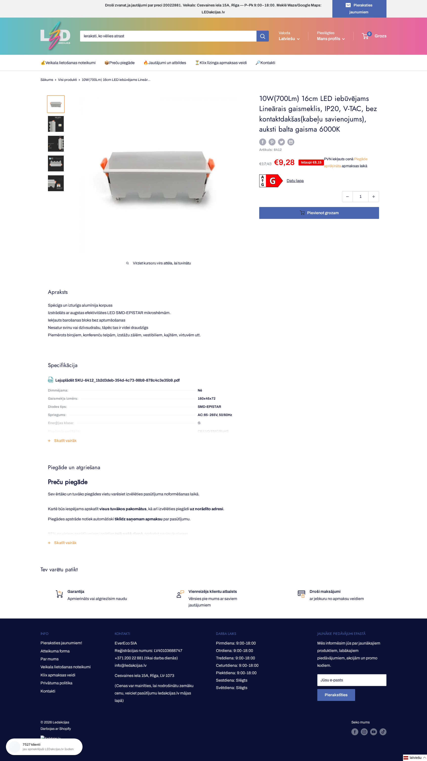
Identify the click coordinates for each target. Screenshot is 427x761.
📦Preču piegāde (119, 63)
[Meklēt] (262, 36)
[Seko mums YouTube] (373, 731)
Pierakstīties (336, 695)
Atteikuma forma (55, 651)
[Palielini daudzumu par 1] (373, 196)
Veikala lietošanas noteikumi (66, 667)
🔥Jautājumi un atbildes (164, 63)
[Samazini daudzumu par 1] (347, 196)
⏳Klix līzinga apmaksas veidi (221, 63)
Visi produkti (67, 80)
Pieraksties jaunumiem (360, 8)
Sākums (47, 80)
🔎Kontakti (265, 63)
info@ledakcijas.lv (131, 665)
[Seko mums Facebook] (354, 731)
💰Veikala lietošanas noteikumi (68, 63)
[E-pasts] (290, 141)
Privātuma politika (56, 683)
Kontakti (48, 691)
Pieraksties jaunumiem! (61, 643)
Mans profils (329, 38)
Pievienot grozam (323, 213)
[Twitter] (281, 141)
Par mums (50, 659)
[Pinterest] (272, 141)
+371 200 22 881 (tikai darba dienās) (146, 658)
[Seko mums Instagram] (364, 731)
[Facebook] (262, 141)
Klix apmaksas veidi (58, 675)
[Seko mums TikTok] (383, 731)
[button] (415, 758)
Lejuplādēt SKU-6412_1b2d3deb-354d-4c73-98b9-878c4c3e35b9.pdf (117, 380)
